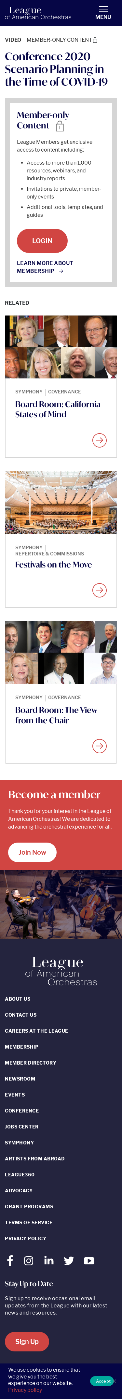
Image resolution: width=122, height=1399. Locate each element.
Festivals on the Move (53, 564)
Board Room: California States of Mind (58, 409)
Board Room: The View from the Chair (56, 715)
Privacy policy (25, 1390)
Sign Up (27, 1342)
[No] (114, 1381)
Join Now (32, 852)
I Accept (102, 1381)
